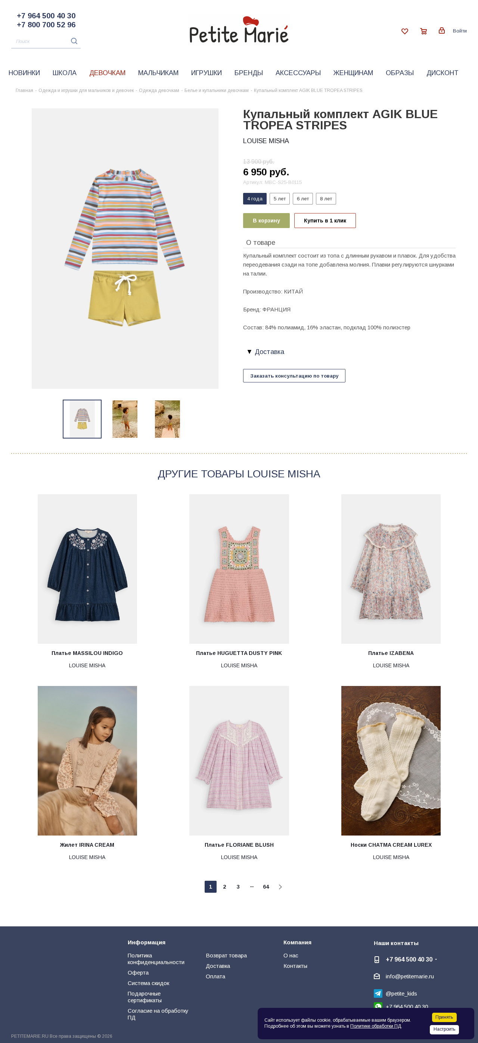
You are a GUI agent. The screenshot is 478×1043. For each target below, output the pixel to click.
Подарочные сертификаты (145, 996)
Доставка (218, 966)
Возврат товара (226, 955)
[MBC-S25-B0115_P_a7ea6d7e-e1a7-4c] (125, 248)
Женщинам (353, 73)
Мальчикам (158, 73)
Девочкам (107, 73)
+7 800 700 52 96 (46, 25)
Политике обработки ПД (375, 1026)
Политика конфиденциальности (156, 958)
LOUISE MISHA (266, 141)
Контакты (295, 966)
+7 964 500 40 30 (46, 16)
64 (266, 887)
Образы (400, 73)
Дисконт (442, 73)
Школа (65, 73)
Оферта (138, 972)
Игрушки (206, 73)
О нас (290, 955)
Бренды (249, 73)
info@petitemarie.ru (410, 976)
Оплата (215, 976)
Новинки (24, 73)
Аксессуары (298, 73)
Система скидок (148, 983)
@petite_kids (401, 993)
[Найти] (72, 41)
